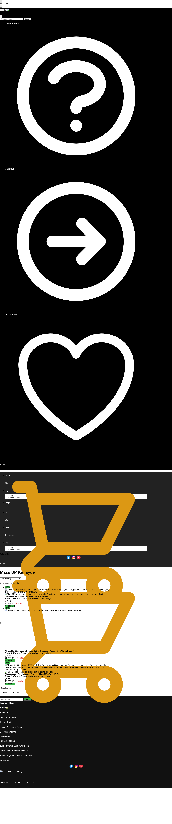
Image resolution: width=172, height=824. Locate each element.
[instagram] (73, 557)
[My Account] (1, 14)
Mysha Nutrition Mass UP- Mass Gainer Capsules (26, 596)
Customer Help (12, 23)
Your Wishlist (11, 314)
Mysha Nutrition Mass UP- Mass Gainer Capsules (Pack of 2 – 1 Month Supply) (39, 651)
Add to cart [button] (10, 606)
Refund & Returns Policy (11, 727)
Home (3, 708)
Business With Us (8, 732)
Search (27, 19)
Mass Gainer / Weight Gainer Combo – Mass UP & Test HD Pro (32, 674)
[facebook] (68, 557)
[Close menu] (1, 1)
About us (4, 712)
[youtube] (78, 557)
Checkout (9, 169)
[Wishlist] (4, 4)
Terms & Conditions (9, 717)
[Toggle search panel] (1, 16)
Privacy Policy (6, 722)
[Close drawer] (1, 6)
